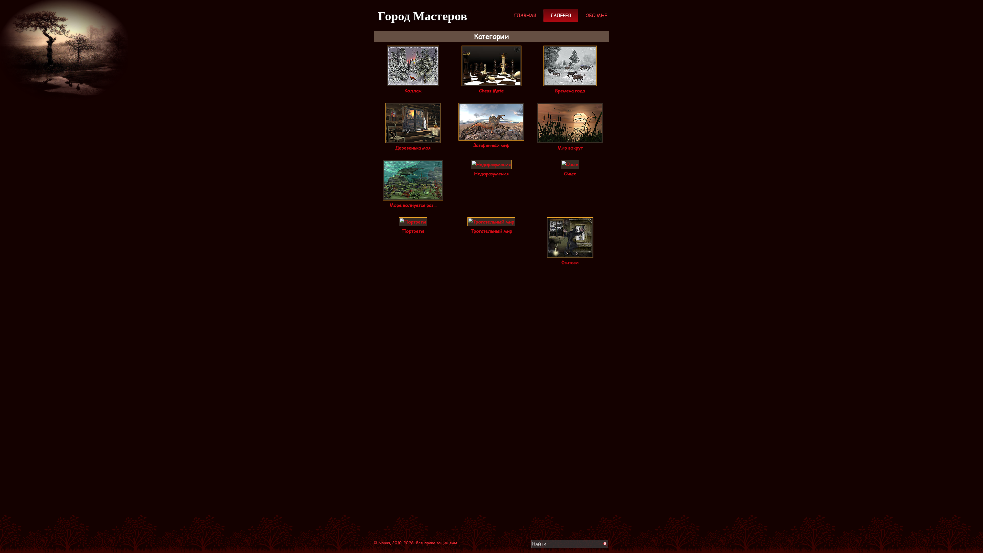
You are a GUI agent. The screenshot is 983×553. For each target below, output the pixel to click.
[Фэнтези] (570, 254)
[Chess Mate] (491, 82)
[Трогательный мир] (491, 223)
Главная (525, 15)
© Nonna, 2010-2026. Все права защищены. (416, 543)
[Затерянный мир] (491, 137)
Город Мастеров (422, 15)
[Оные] (570, 165)
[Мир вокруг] (570, 139)
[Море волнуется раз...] (413, 197)
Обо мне (596, 15)
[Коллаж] (413, 82)
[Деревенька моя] (413, 139)
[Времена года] (570, 82)
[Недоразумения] (491, 165)
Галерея (561, 15)
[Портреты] (413, 223)
